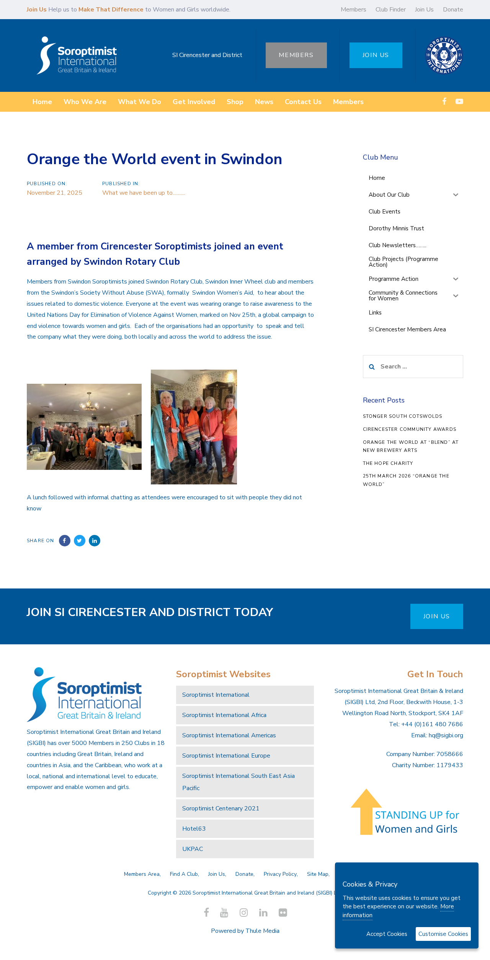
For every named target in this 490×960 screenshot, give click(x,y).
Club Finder (391, 9)
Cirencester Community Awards (410, 429)
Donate (453, 9)
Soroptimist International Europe (226, 755)
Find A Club (184, 874)
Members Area (142, 874)
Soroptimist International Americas (229, 735)
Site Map (317, 874)
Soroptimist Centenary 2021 (221, 808)
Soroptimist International (216, 695)
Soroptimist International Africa (224, 715)
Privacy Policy (280, 874)
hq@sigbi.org (446, 735)
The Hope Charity (388, 463)
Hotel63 (194, 829)
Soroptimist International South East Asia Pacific (238, 782)
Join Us (424, 9)
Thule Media (262, 931)
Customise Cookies (443, 934)
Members (353, 9)
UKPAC (192, 849)
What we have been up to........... (143, 193)
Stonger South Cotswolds (403, 416)
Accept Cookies (386, 934)
